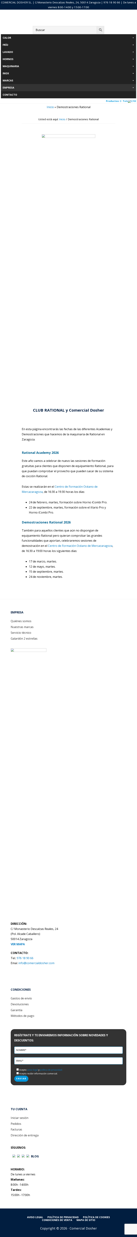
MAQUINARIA (11, 66)
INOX (6, 73)
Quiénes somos (21, 621)
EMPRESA (8, 87)
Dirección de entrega (25, 1135)
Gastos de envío (21, 998)
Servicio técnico (21, 633)
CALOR (7, 37)
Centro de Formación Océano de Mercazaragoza (80, 546)
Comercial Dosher (68, 18)
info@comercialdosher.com (36, 963)
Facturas (16, 1129)
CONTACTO (10, 94)
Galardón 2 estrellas (24, 638)
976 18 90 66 (111, 2)
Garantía (16, 1010)
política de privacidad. (51, 1069)
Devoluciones (20, 1004)
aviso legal (32, 1069)
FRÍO (5, 44)
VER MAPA (18, 944)
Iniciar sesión (19, 1118)
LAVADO (8, 52)
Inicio (50, 107)
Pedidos (16, 1124)
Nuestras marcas (22, 627)
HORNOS (8, 59)
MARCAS (8, 80)
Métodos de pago (22, 1016)
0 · (121, 101)
